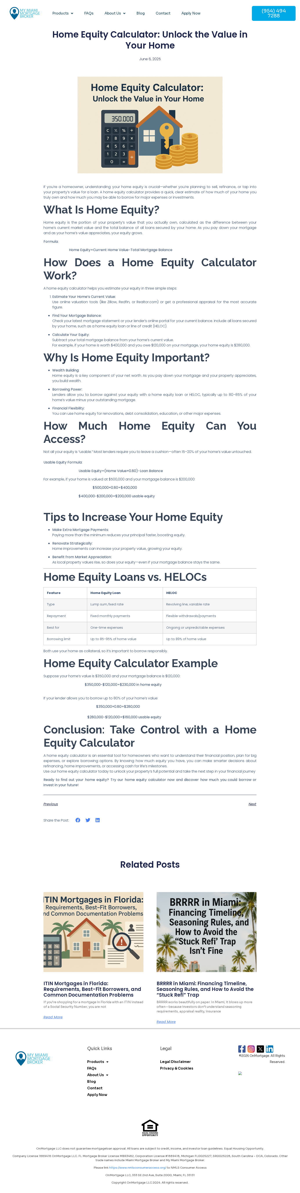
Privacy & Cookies (176, 1068)
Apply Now (191, 13)
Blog (140, 13)
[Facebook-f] (242, 1049)
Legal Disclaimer (175, 1061)
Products (60, 13)
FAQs (89, 13)
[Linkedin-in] (269, 1049)
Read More (53, 1017)
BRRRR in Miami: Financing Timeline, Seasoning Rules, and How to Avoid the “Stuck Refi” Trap (205, 989)
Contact (163, 13)
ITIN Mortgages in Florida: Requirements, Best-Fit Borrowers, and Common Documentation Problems (92, 989)
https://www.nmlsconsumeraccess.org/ (137, 1167)
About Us (113, 13)
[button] (78, 820)
